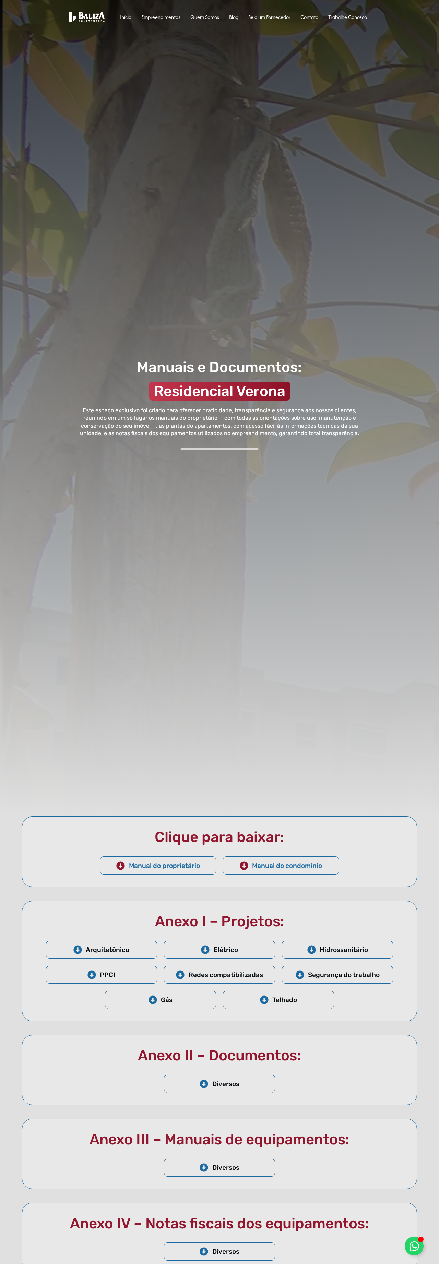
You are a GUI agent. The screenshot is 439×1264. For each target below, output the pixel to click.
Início (125, 17)
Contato (309, 17)
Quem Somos (204, 17)
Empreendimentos (160, 17)
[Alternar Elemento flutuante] (414, 1246)
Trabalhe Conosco (347, 17)
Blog (233, 17)
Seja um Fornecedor (269, 17)
